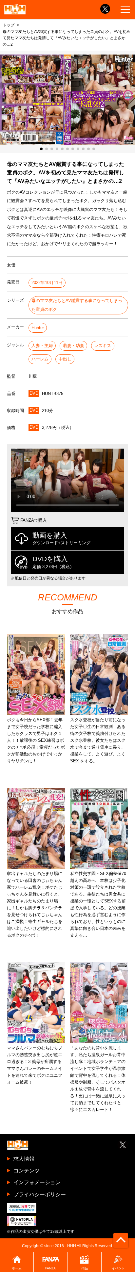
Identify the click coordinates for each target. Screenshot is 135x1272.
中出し (65, 359)
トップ (8, 25)
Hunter (37, 327)
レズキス (102, 345)
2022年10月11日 (47, 282)
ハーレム (39, 359)
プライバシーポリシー (39, 1194)
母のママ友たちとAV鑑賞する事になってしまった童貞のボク (76, 304)
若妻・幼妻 (73, 345)
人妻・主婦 (42, 345)
